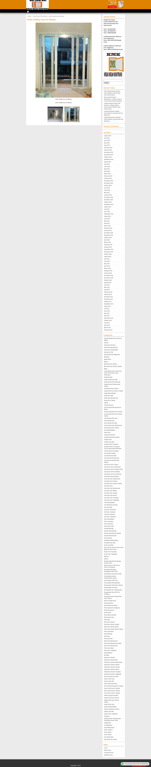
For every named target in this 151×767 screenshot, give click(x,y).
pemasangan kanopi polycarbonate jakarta (110, 577)
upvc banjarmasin (109, 727)
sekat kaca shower (109, 657)
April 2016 (107, 325)
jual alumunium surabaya (111, 451)
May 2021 (107, 221)
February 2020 (108, 244)
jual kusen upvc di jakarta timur (113, 469)
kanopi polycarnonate (110, 535)
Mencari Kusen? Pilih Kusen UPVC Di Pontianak (112, 566)
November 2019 (108, 252)
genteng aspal (108, 377)
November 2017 (108, 299)
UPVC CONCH (108, 730)
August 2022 (107, 207)
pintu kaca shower (109, 622)
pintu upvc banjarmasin (111, 641)
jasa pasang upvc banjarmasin (113, 425)
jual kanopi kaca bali (110, 455)
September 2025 (108, 159)
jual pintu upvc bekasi (110, 490)
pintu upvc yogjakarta (110, 650)
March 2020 (107, 242)
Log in (106, 748)
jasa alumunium (108, 405)
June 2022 (107, 211)
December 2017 (108, 297)
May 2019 (107, 263)
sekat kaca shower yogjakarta (112, 674)
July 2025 (107, 164)
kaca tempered (108, 524)
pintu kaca (107, 619)
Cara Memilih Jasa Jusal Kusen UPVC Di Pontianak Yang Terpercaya (113, 373)
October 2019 (108, 254)
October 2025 (108, 157)
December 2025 (108, 152)
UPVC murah (107, 734)
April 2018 (107, 289)
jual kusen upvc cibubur (111, 464)
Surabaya (107, 716)
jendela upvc (108, 439)
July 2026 (107, 138)
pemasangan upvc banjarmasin (113, 590)
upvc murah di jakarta (110, 739)
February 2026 (108, 147)
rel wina (106, 655)
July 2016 (107, 323)
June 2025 (107, 166)
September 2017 (108, 304)
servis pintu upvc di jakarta (112, 693)
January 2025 (108, 178)
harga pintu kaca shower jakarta (113, 391)
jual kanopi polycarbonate (111, 458)
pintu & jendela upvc (110, 600)
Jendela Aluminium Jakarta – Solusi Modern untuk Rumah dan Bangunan (113, 113)
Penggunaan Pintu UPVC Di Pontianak (112, 593)
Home (29, 16)
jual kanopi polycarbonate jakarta (111, 461)
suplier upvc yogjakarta (111, 714)
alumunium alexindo (110, 345)
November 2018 (108, 278)
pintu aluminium (108, 603)
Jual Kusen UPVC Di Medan (112, 471)
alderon (106, 342)
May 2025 (107, 169)
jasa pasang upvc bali (110, 423)
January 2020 (108, 247)
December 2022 (108, 197)
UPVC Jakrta (107, 732)
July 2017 (107, 308)
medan (106, 559)
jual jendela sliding (109, 453)
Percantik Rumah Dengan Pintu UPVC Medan (113, 597)
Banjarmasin (107, 359)
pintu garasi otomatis (110, 615)
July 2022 (107, 209)
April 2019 (107, 266)
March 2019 (107, 268)
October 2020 (108, 237)
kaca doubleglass (109, 519)
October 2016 (108, 320)
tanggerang (107, 723)
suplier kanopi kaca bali (111, 695)
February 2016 (108, 330)
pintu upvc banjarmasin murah (112, 643)
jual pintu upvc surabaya (111, 497)
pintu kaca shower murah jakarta (113, 629)
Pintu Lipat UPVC (109, 631)
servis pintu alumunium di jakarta (113, 686)
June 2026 (107, 140)
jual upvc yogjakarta (110, 516)
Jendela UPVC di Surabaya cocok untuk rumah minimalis (112, 447)
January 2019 (108, 273)
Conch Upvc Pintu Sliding (40, 16)
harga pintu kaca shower (111, 388)
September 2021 (108, 214)
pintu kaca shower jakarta (111, 624)
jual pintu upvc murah (110, 495)
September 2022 (108, 204)
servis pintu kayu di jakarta (112, 690)
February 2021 (108, 228)
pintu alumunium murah (110, 605)
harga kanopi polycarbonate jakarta (112, 385)
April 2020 (107, 240)
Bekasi (106, 361)
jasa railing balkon (109, 430)
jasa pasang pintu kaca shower (113, 411)
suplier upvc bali (109, 711)
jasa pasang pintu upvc (111, 418)
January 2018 (108, 294)
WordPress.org (108, 755)
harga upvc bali (108, 395)
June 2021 (107, 218)
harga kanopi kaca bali (111, 379)
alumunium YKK (108, 352)
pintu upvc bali (108, 638)
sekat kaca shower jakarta (111, 664)
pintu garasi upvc (109, 617)
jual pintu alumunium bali (111, 476)
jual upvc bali (108, 507)
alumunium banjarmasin (111, 347)
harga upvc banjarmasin (111, 398)
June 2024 (107, 188)
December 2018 (108, 275)
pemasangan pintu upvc (111, 580)
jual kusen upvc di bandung (112, 467)
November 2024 (108, 183)
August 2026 (107, 136)
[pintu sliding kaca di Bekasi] (64, 97)
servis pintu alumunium (110, 683)
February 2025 (108, 176)
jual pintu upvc (108, 486)
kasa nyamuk (108, 538)
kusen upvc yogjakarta (110, 554)
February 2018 (108, 292)
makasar (106, 556)
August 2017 (107, 306)
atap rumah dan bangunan (112, 354)
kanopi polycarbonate (110, 531)
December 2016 (108, 318)
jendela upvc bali (109, 442)
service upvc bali (109, 681)
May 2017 (107, 313)
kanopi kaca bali (109, 526)
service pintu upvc (109, 679)
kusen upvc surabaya (110, 551)
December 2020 (108, 233)
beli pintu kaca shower (110, 364)
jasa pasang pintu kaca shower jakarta (113, 415)
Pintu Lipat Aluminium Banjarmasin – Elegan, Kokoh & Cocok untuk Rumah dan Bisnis (113, 99)
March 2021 (107, 225)
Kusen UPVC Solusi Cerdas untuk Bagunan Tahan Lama (113, 548)
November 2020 (108, 235)
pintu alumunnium (109, 610)
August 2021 (107, 216)
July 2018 (107, 285)
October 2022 (108, 202)
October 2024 (108, 185)
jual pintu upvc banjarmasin (112, 488)
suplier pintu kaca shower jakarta (111, 701)
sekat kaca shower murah (111, 669)
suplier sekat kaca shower (111, 709)
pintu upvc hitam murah (111, 645)
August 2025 (107, 162)
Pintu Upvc (107, 636)
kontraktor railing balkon (111, 540)
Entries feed (107, 750)
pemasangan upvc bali (110, 587)
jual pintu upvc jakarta (110, 493)
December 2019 (108, 249)
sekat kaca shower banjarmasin (113, 662)
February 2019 (108, 270)
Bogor (105, 368)
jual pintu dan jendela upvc (112, 479)
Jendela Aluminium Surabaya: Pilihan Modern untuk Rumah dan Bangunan (113, 119)
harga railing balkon (110, 393)
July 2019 (107, 259)
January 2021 (108, 230)
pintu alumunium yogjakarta (112, 608)
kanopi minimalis (109, 528)
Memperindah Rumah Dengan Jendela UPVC (112, 562)
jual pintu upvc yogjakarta (111, 500)
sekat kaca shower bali (111, 660)
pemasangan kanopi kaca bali (113, 574)
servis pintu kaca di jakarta (112, 688)
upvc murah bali (108, 737)
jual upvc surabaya (109, 512)
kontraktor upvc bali (109, 542)
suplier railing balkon (110, 706)
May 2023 (107, 192)
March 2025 (107, 173)
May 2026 (107, 143)
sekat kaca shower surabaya (112, 671)
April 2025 (107, 171)
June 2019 (107, 261)
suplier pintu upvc (109, 704)
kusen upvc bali (108, 545)
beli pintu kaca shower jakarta (113, 366)
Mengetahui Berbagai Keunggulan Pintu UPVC (111, 570)
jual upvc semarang (110, 509)
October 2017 (108, 301)
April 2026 (107, 145)
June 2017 (107, 311)
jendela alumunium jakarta (112, 437)
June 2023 (107, 190)
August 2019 (107, 256)
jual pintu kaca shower (110, 481)
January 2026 (108, 150)
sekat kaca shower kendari (112, 667)
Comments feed (108, 752)
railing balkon (108, 653)
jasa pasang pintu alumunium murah (112, 408)
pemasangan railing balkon (112, 583)
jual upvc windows (109, 514)
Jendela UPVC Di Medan (111, 444)
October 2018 (108, 280)
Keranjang (112, 7)
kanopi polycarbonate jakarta (112, 533)
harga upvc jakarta (109, 400)
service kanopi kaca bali (111, 676)
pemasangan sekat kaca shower (113, 585)
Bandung (106, 357)
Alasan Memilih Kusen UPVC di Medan (113, 339)
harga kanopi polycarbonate (112, 382)
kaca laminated (108, 521)
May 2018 (107, 287)
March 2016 (107, 327)
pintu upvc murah (109, 648)
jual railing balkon (109, 502)
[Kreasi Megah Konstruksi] (37, 9)
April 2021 (107, 223)
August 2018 (107, 282)
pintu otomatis (108, 634)
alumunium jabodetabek (111, 350)
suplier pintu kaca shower (111, 698)
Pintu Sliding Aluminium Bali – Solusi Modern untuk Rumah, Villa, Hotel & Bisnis (112, 93)
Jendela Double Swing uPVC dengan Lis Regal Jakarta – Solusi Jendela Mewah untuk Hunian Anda (112, 106)
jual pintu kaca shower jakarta (113, 483)
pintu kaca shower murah (111, 626)
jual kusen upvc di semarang (112, 474)
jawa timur (107, 432)
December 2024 (108, 181)
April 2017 (107, 315)
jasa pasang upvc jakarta (111, 427)
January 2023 (108, 195)
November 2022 (108, 199)
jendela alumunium (109, 435)
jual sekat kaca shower (111, 505)
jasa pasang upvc (109, 420)
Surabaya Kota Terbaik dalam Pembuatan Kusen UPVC (112, 719)
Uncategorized (108, 725)
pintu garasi (107, 612)
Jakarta (106, 402)
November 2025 (108, 154)
